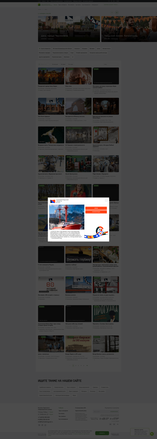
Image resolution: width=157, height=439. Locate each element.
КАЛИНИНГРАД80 (96, 211)
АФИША (96, 208)
